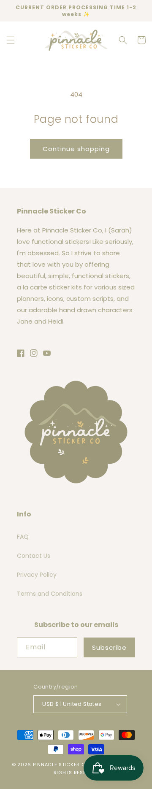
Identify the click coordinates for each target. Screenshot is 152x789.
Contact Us (33, 555)
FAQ (23, 536)
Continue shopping (76, 148)
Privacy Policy (37, 574)
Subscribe (109, 647)
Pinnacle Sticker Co (61, 764)
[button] (10, 40)
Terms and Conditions (49, 593)
